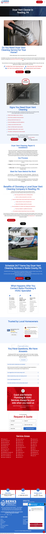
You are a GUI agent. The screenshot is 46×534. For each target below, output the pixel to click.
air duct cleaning (32, 137)
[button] (38, 332)
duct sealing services (31, 215)
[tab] (23, 364)
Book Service (20, 71)
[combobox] (29, 424)
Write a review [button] (14, 334)
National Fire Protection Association (17, 59)
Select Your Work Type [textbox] (28, 424)
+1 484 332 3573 (33, 140)
